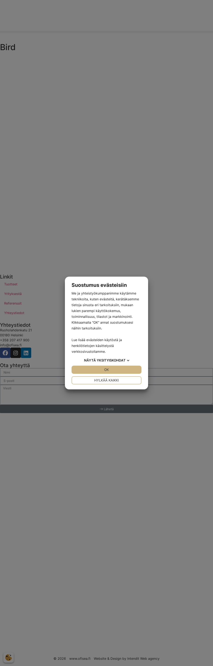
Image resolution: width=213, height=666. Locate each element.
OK (106, 370)
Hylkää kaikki (106, 380)
